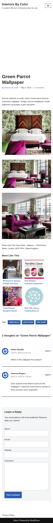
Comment (9, 461)
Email (8, 439)
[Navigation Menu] (48, 5)
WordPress (35, 520)
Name (8, 429)
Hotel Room (28, 322)
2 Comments (39, 88)
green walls (14, 322)
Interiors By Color (11, 88)
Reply (48, 351)
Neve (16, 520)
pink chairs (41, 322)
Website (8, 450)
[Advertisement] (26, 45)
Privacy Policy (8, 515)
